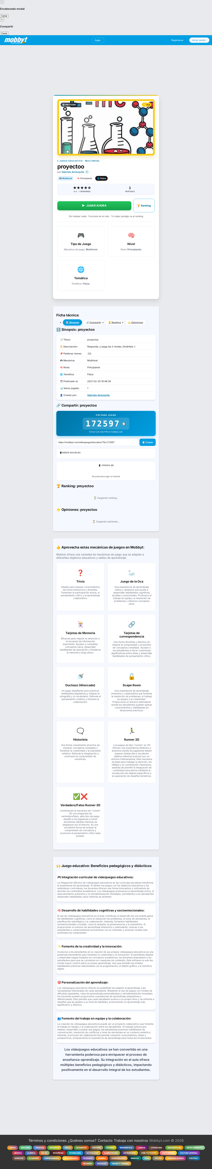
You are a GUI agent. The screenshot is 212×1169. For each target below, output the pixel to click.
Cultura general (189, 1153)
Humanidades (118, 1158)
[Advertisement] (106, 68)
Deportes (54, 1148)
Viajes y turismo (120, 1163)
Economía (34, 1158)
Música (18, 1153)
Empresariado (52, 1158)
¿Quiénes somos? (82, 1140)
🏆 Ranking (144, 205)
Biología (25, 1148)
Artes (13, 1148)
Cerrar (4, 16)
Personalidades (175, 1158)
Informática (126, 1148)
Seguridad (58, 1153)
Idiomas (110, 1148)
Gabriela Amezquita (73, 171)
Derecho (19, 1158)
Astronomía (129, 1153)
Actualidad (92, 1153)
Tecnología (75, 1153)
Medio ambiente (195, 1148)
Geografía (81, 1148)
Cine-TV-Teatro (148, 1153)
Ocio (146, 1158)
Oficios (158, 1158)
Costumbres (168, 1153)
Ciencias (39, 1148)
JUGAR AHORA (94, 205)
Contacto (105, 1140)
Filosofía (87, 1158)
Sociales (101, 1163)
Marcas (135, 1158)
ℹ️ (72, 322)
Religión (87, 1163)
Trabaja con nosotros (131, 1140)
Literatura (156, 1148)
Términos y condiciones (47, 1140)
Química (31, 1153)
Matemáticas (174, 1148)
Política (193, 1158)
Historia (96, 1148)
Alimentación (111, 1153)
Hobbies (102, 1158)
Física (68, 1148)
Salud (44, 1153)
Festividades (71, 1158)
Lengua (141, 1148)
